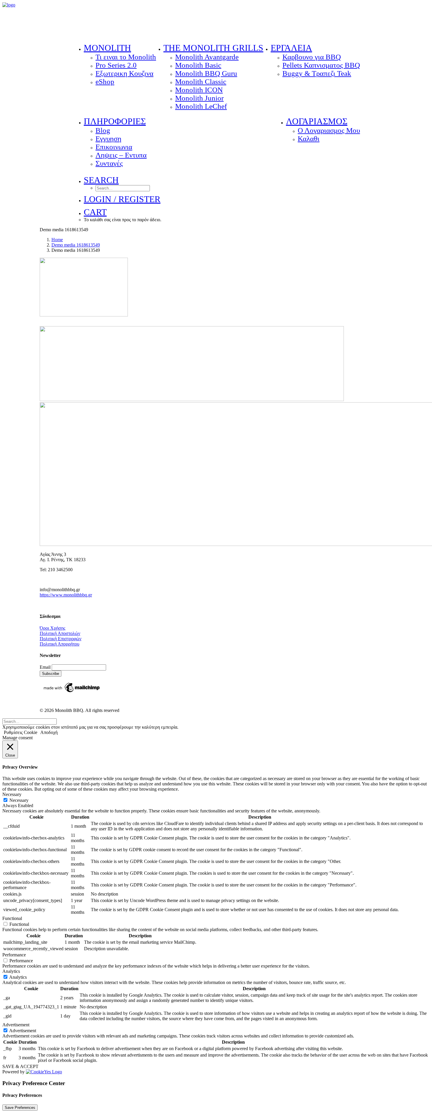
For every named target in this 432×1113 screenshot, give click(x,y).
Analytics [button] (11, 971)
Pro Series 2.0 (116, 65)
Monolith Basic (198, 65)
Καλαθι (308, 139)
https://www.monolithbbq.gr (66, 594)
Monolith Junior (199, 98)
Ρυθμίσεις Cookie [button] (20, 732)
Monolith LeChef (201, 106)
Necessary (19, 800)
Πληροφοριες (115, 121)
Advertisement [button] (15, 1024)
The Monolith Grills (213, 48)
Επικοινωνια (114, 147)
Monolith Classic (200, 82)
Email (46, 667)
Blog (103, 130)
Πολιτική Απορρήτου (59, 643)
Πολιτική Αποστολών (60, 633)
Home (57, 239)
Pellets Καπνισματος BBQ (321, 65)
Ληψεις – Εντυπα (121, 155)
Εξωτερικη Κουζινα (124, 73)
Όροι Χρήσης (52, 628)
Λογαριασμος (316, 121)
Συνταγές (109, 163)
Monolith (107, 48)
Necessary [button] (11, 794)
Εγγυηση (108, 139)
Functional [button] (12, 918)
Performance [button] (14, 954)
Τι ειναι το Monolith (126, 57)
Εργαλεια (291, 48)
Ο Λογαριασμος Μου (329, 130)
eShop (105, 82)
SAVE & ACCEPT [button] (20, 1066)
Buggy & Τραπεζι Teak (316, 73)
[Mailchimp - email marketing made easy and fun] (72, 692)
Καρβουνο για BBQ (311, 57)
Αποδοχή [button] (49, 732)
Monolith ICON (199, 90)
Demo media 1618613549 (75, 244)
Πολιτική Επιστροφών (60, 638)
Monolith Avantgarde (207, 57)
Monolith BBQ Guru (206, 73)
